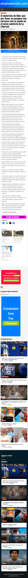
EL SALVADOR (3, 13)
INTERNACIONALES (5, 376)
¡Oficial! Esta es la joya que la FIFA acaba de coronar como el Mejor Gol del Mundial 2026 (13, 358)
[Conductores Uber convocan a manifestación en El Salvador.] (7, 233)
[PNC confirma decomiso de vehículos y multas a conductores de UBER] (18, 233)
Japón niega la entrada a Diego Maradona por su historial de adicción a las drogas (12, 567)
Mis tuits (3, 459)
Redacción (11, 29)
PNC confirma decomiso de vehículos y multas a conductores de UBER (18, 238)
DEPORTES (4, 354)
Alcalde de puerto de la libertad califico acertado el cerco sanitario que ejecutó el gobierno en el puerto (7, 255)
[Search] (26, 9)
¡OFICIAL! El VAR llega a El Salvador (9, 423)
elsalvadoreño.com (13, 575)
